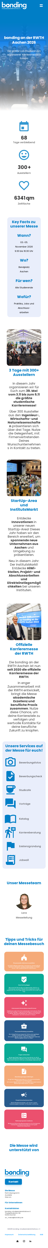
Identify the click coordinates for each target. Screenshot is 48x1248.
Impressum (9, 1235)
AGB (41, 1235)
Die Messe (10, 1190)
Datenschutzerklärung (26, 1235)
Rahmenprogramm (12, 1193)
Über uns (8, 1197)
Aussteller (8, 1195)
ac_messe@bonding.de (14, 1218)
